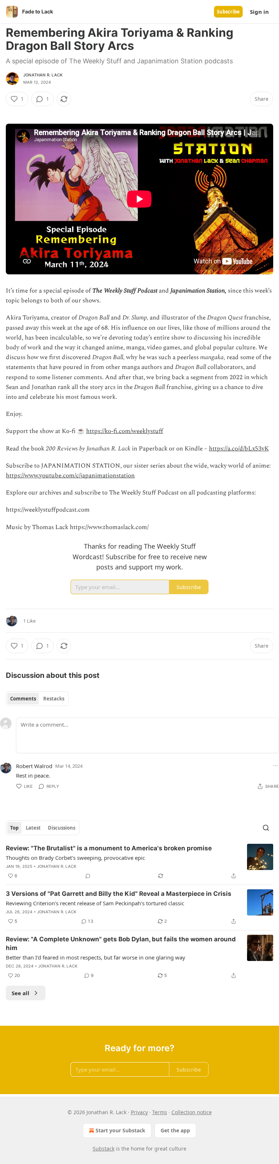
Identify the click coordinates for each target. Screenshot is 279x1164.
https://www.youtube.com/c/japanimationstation (70, 475)
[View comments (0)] (88, 875)
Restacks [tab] (53, 698)
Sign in (259, 11)
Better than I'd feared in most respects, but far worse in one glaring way (95, 957)
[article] (139, 862)
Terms (159, 1112)
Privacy (139, 1112)
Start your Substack (120, 1130)
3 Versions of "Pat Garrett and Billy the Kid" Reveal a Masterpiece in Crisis (118, 893)
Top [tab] (14, 828)
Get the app (175, 1130)
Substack (103, 1148)
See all (20, 993)
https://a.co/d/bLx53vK (239, 448)
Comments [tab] (23, 698)
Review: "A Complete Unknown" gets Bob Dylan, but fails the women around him (121, 943)
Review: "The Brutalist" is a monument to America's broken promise (109, 848)
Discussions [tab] (61, 828)
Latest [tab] (33, 828)
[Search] (266, 828)
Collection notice (191, 1112)
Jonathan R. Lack (42, 75)
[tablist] (37, 698)
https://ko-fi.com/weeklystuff (124, 431)
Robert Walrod (34, 766)
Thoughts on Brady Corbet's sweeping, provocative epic (75, 857)
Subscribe (228, 11)
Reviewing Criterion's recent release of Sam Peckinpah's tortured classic (95, 903)
